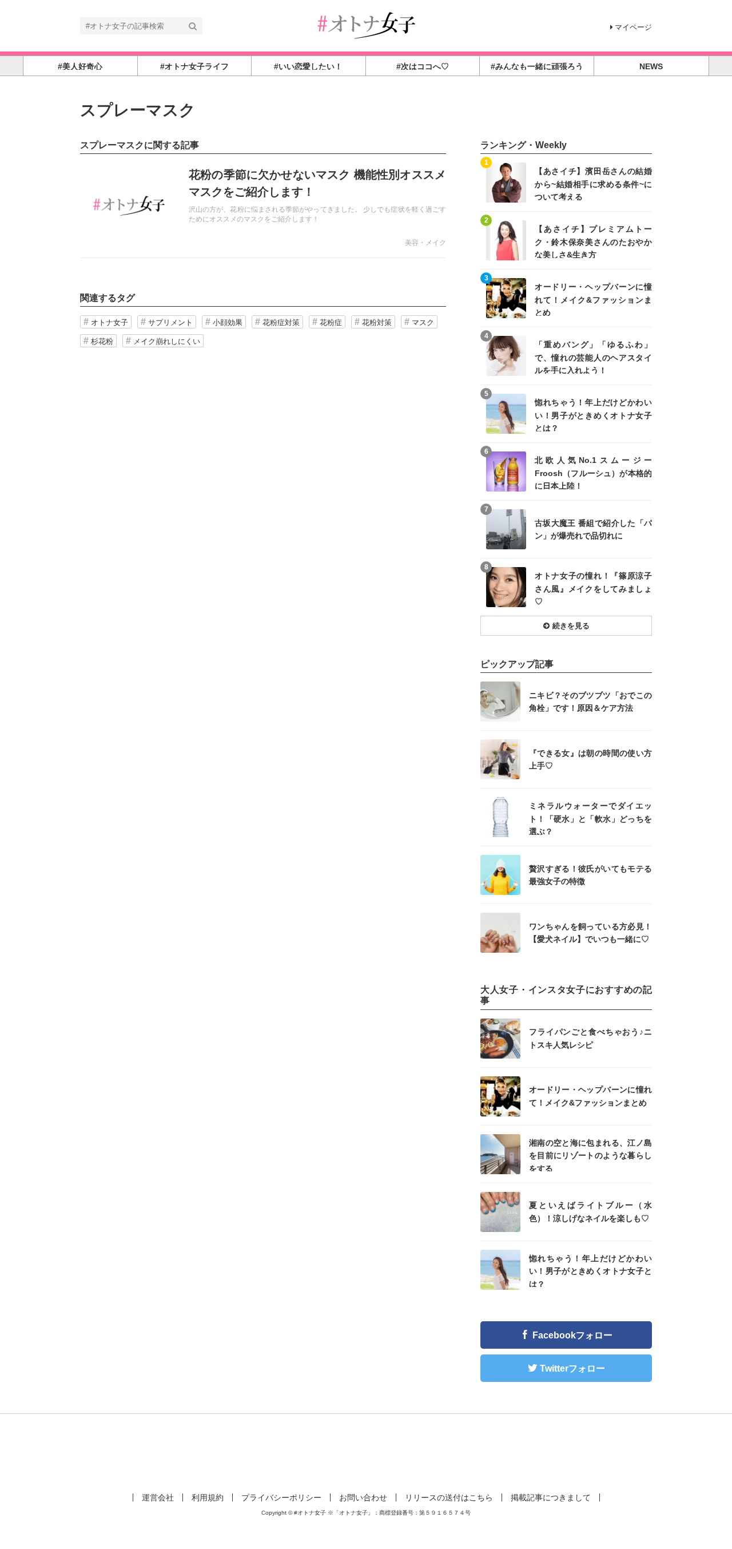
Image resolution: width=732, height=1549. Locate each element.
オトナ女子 (109, 322)
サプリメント (170, 322)
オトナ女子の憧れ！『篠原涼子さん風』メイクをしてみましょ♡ (593, 588)
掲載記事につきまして (551, 1497)
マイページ (633, 27)
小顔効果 (227, 322)
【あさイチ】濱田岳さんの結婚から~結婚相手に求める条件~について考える (593, 183)
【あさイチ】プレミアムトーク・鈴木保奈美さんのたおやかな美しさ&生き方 (593, 241)
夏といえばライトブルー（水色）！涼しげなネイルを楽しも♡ (590, 1211)
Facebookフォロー (572, 1335)
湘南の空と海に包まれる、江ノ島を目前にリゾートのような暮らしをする (590, 1155)
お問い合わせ (363, 1497)
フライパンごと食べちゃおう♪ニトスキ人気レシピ (590, 1038)
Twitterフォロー (572, 1368)
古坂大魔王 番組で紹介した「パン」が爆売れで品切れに (593, 529)
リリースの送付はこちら (449, 1497)
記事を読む (263, 205)
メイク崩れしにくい (166, 341)
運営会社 (158, 1497)
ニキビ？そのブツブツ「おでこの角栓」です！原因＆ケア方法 (590, 701)
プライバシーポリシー (281, 1497)
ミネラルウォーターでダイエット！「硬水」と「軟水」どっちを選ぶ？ (590, 818)
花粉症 (331, 322)
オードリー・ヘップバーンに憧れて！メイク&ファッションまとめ (593, 299)
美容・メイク (425, 243)
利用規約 (208, 1497)
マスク (423, 322)
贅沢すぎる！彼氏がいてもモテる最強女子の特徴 (590, 875)
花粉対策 (377, 322)
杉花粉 (102, 341)
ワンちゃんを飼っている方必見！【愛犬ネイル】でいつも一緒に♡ (590, 933)
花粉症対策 (281, 322)
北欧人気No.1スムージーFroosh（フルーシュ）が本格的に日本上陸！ (593, 472)
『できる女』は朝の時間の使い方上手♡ (590, 759)
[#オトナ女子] (366, 25)
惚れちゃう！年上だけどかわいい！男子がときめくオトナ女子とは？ (593, 414)
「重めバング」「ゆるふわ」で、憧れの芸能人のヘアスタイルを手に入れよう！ (593, 357)
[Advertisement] (366, 1451)
